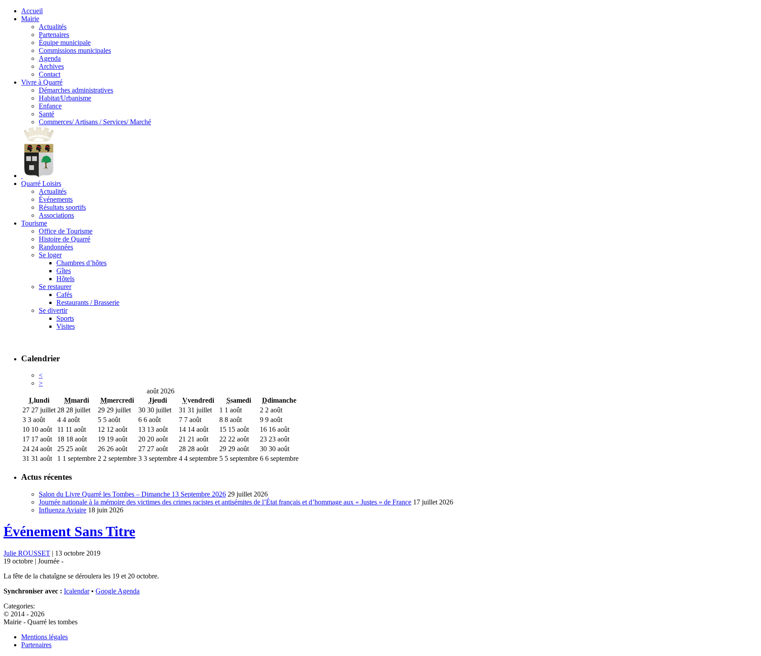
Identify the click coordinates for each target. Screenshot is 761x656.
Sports (65, 318)
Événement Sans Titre (69, 531)
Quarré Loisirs (41, 183)
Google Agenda (118, 591)
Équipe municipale (65, 42)
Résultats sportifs (62, 207)
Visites (65, 326)
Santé (46, 114)
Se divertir (53, 310)
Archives (51, 66)
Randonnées (56, 247)
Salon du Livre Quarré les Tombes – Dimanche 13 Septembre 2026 (132, 494)
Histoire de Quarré (64, 239)
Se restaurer (55, 286)
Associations (56, 215)
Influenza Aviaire (62, 510)
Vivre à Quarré (42, 82)
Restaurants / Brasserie (87, 302)
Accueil (32, 11)
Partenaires (54, 34)
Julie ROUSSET (27, 553)
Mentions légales (44, 637)
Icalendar (76, 591)
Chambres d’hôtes (81, 263)
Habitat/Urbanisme (65, 98)
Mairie (30, 18)
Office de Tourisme (65, 231)
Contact (49, 74)
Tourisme (34, 223)
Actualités (52, 26)
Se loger (50, 255)
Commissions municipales (75, 50)
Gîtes (63, 270)
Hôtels (65, 278)
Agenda (50, 58)
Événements (56, 199)
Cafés (64, 294)
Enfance (50, 106)
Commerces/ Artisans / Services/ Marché (95, 122)
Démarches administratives (76, 90)
